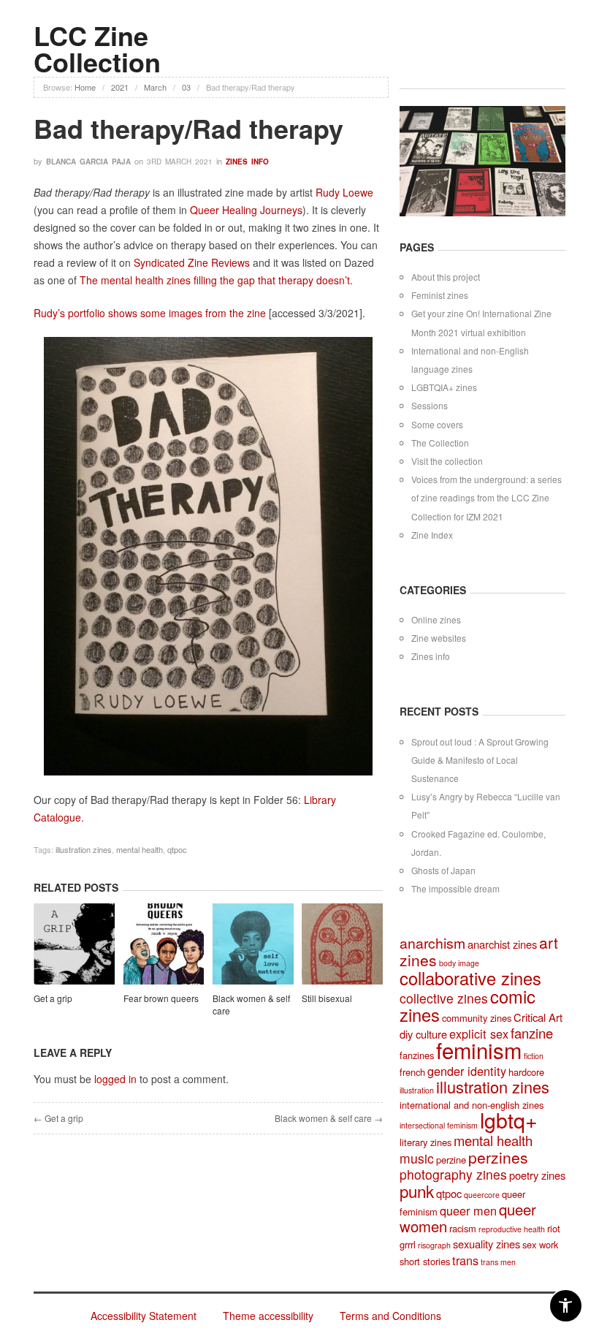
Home (85, 87)
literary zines (425, 1142)
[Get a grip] (74, 945)
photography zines (453, 1174)
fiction (533, 1055)
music (417, 1158)
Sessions (429, 405)
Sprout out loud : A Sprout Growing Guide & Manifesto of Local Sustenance (480, 759)
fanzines (417, 1055)
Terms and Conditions (390, 1315)
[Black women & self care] (253, 945)
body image (459, 962)
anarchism (432, 943)
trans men (498, 1261)
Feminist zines (439, 295)
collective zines (444, 998)
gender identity (466, 1071)
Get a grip (53, 998)
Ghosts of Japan (443, 870)
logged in (115, 1078)
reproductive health (511, 1229)
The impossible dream (455, 888)
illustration (417, 1090)
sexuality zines (486, 1243)
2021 (120, 87)
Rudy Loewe (344, 192)
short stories (425, 1261)
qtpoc (177, 849)
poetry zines (537, 1175)
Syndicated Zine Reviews (193, 262)
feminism (479, 1049)
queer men (468, 1210)
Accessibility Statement (144, 1315)
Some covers (437, 424)
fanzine (532, 1032)
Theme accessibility (268, 1315)
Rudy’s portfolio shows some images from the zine (150, 313)
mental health (139, 849)
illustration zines (84, 849)
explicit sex (478, 1033)
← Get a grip (58, 1118)
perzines (498, 1157)
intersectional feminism (439, 1125)
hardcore (526, 1072)
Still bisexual (327, 998)
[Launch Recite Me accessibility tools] (566, 1306)
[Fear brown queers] (164, 945)
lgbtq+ (509, 1119)
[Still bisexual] (342, 945)
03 (186, 87)
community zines (476, 1018)
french (412, 1072)
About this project (445, 276)
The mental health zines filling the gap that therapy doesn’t (215, 280)
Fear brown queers (161, 998)
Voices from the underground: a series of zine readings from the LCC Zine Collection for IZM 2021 (486, 497)
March (155, 87)
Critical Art (538, 1017)
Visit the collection (447, 461)
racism (462, 1228)
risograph (434, 1245)
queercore (482, 1194)
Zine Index (432, 534)
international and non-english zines (471, 1105)
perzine (451, 1160)
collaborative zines (470, 978)
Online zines (436, 619)
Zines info (247, 161)
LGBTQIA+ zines (444, 387)
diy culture (423, 1034)
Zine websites (438, 637)
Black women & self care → (329, 1118)
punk (417, 1190)
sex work (540, 1244)
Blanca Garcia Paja (88, 161)
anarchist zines (502, 944)
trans (465, 1260)
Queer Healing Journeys (246, 209)
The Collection (440, 442)
